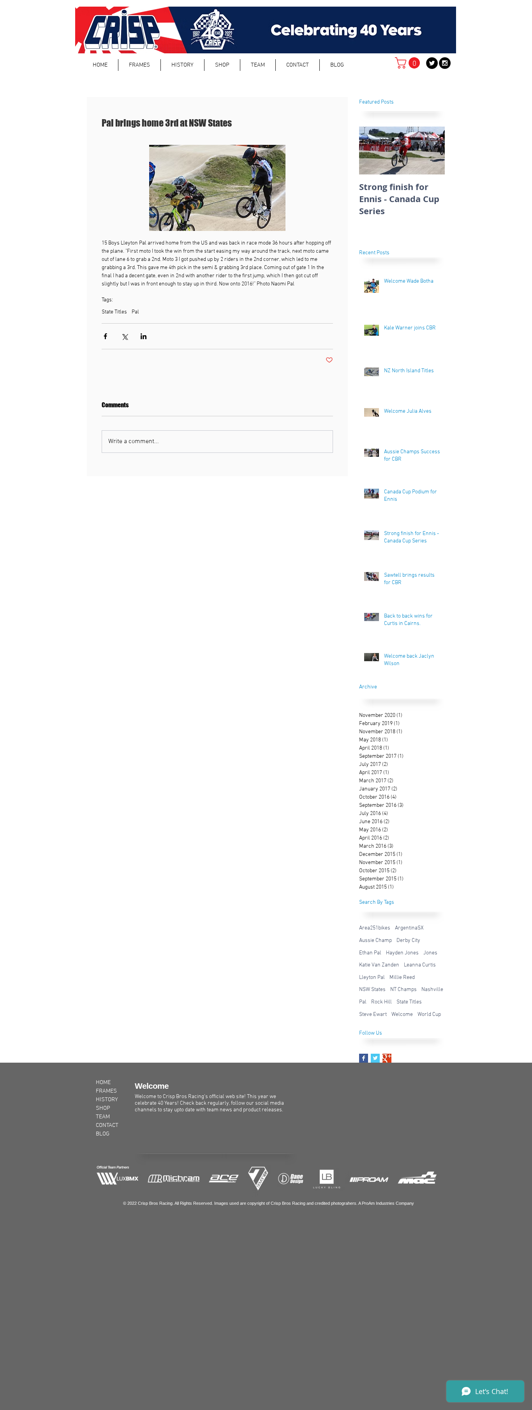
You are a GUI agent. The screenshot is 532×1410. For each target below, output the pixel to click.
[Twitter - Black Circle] (432, 63)
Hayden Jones (402, 953)
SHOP (103, 1108)
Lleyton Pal (372, 977)
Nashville (432, 989)
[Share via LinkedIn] (143, 336)
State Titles (114, 312)
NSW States (372, 989)
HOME (103, 1082)
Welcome (402, 1014)
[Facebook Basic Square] (363, 1058)
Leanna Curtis (420, 965)
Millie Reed (402, 977)
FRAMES (106, 1091)
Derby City (408, 940)
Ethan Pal (370, 953)
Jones (430, 953)
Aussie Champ (375, 940)
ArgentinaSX (409, 928)
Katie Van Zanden (379, 965)
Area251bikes (374, 928)
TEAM (103, 1116)
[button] (139, 65)
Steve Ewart (373, 1014)
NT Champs (403, 989)
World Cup (429, 1014)
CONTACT (107, 1125)
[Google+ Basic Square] (386, 1058)
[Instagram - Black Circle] (445, 63)
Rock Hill (381, 1002)
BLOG (102, 1133)
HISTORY (107, 1099)
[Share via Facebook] (105, 336)
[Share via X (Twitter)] (124, 336)
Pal (135, 312)
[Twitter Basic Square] (375, 1058)
